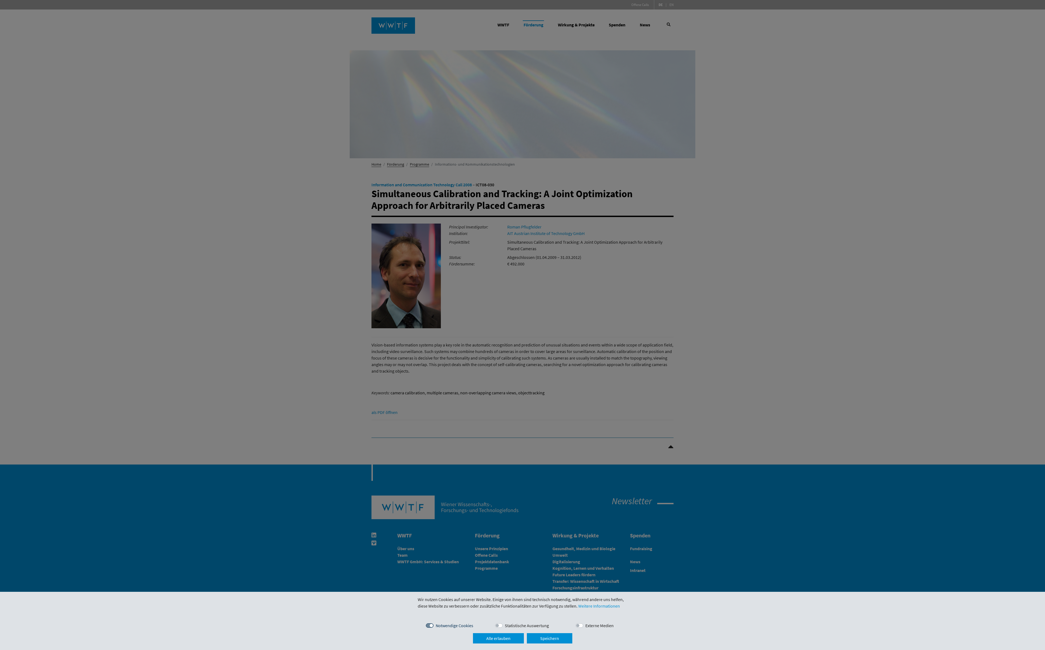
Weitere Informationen (599, 606)
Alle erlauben (498, 638)
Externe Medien (599, 625)
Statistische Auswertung (527, 625)
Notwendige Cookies (454, 625)
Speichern (549, 638)
